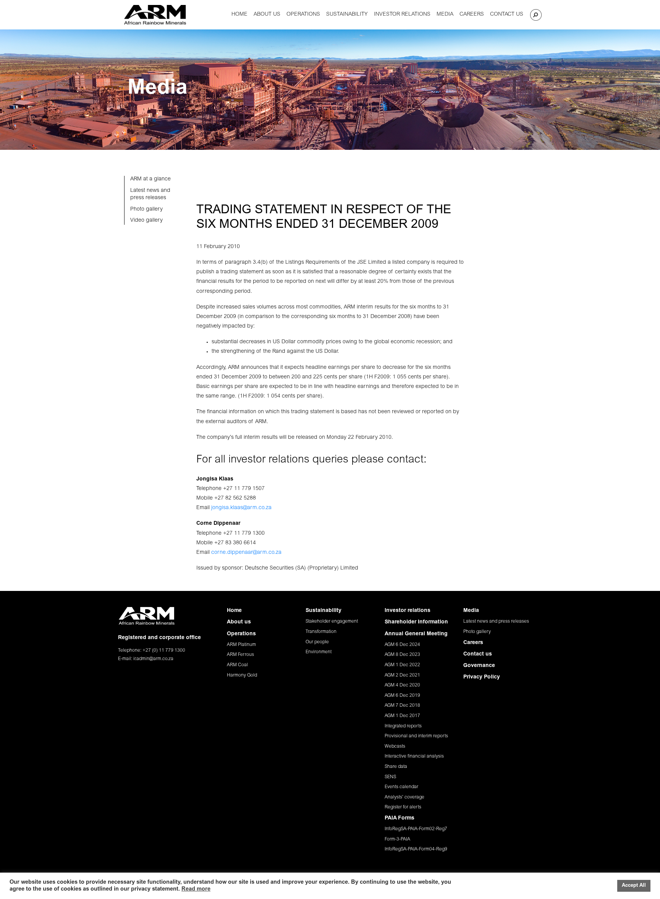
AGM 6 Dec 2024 (402, 645)
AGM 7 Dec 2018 (402, 705)
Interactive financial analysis (414, 756)
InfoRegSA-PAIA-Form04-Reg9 (416, 849)
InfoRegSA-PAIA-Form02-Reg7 (416, 829)
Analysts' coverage (404, 797)
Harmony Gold (242, 675)
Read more (195, 889)
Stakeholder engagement (332, 621)
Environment (319, 652)
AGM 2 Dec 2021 (402, 675)
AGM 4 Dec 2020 (402, 685)
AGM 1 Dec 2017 (402, 716)
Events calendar (401, 787)
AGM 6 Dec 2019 (402, 695)
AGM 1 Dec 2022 (402, 665)
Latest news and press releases (496, 621)
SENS (390, 777)
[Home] (155, 14)
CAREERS (471, 14)
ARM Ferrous (240, 654)
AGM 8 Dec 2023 (402, 654)
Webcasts (395, 746)
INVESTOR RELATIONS (402, 14)
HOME (239, 14)
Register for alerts (403, 807)
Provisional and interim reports (416, 736)
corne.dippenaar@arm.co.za (246, 552)
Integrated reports (403, 726)
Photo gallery (477, 632)
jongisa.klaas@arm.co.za (241, 508)
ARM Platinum (241, 645)
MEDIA (445, 14)
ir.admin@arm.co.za (153, 659)
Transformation (321, 632)
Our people (317, 642)
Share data (396, 766)
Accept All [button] (634, 885)
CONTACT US (506, 14)
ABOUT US (267, 14)
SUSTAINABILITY (347, 14)
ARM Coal (237, 665)
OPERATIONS (303, 14)
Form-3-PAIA (397, 839)
